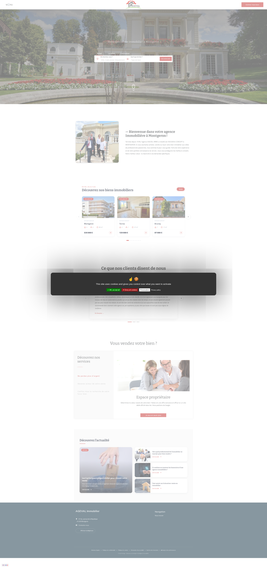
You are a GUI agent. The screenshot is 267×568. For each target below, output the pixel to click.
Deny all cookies (130, 290)
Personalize (144, 290)
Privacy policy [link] (156, 290)
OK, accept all (114, 290)
